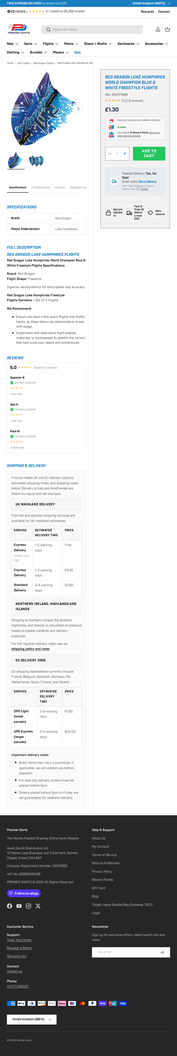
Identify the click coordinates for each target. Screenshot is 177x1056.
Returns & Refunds (106, 863)
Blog (95, 896)
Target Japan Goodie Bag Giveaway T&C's (122, 905)
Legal (96, 913)
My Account (100, 846)
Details (144, 189)
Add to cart (149, 153)
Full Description (41, 187)
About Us (98, 838)
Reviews (60, 187)
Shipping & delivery (81, 187)
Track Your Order (19, 940)
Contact (164, 12)
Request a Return (19, 948)
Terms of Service (104, 855)
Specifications (17, 187)
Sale (77, 52)
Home (10, 63)
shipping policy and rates (30, 649)
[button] (167, 29)
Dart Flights (23, 63)
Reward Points (102, 880)
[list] (46, 108)
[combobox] (92, 29)
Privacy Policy (102, 871)
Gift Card (98, 888)
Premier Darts (24, 1040)
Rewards (147, 12)
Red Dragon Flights (43, 63)
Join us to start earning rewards (138, 134)
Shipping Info (16, 956)
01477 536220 (17, 986)
